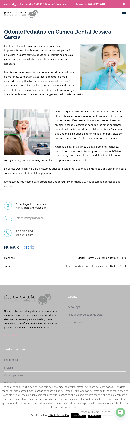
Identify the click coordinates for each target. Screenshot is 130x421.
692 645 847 (24, 235)
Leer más (9, 335)
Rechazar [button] (94, 415)
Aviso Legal (74, 307)
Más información (58, 415)
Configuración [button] (39, 415)
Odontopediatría (13, 375)
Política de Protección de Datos (86, 314)
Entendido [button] (78, 415)
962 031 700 (96, 4)
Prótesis (8, 367)
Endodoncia (11, 359)
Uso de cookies (76, 322)
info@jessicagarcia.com (29, 218)
